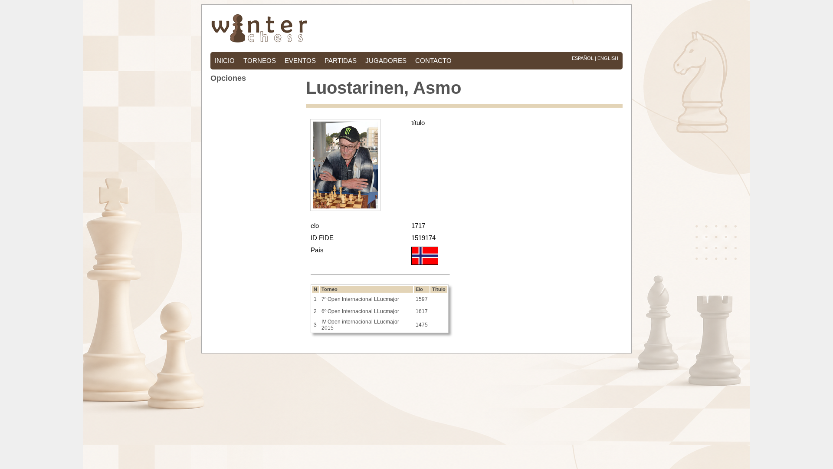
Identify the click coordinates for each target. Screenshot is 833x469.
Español (583, 58)
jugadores (386, 60)
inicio (225, 60)
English (607, 58)
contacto (433, 60)
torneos (259, 60)
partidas (341, 60)
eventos (300, 60)
